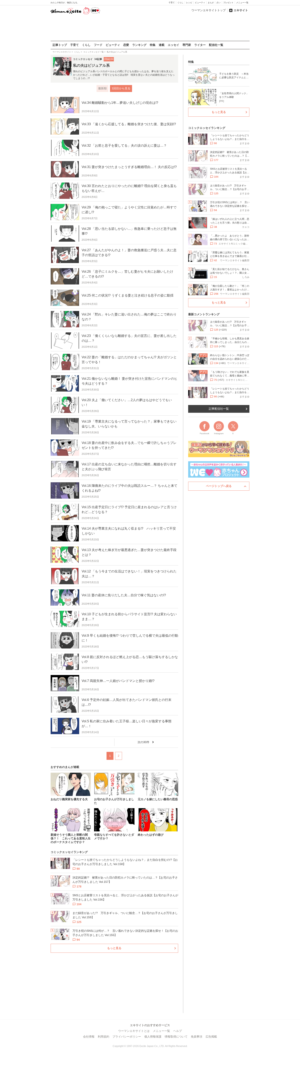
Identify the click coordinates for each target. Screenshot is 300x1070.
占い (219, 2)
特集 (153, 44)
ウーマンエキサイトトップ (208, 10)
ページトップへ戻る (219, 486)
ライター (200, 44)
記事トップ (60, 44)
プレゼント (228, 2)
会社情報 (88, 1036)
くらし (180, 2)
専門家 (186, 44)
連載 (161, 44)
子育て (172, 2)
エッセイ (173, 44)
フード (98, 44)
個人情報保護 (152, 1036)
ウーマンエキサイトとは (134, 1030)
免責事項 (196, 1036)
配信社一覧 (216, 44)
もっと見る (114, 948)
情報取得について (176, 1036)
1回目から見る (121, 88)
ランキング (139, 44)
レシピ (189, 2)
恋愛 (126, 44)
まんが (211, 2)
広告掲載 (211, 1036)
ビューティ (200, 2)
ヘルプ (177, 1030)
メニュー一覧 (242, 2)
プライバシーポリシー (126, 1036)
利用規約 (103, 1036)
